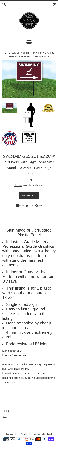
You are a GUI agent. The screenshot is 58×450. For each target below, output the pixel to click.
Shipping (18, 185)
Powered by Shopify (44, 434)
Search (5, 417)
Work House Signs (28, 434)
